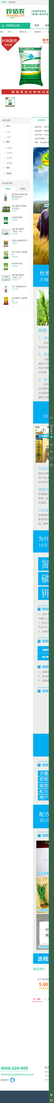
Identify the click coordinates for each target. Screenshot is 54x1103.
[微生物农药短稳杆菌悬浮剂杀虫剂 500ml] (6, 201)
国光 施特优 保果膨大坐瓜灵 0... (19, 207)
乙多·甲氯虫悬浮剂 (19, 287)
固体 (9, 137)
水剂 (9, 132)
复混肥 (9, 158)
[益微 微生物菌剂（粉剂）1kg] (6, 282)
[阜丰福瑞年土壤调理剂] (6, 305)
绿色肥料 (37, 32)
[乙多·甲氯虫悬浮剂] (6, 293)
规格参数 (42, 120)
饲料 (8, 168)
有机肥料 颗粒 (17, 218)
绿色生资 (22, 32)
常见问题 (48, 1080)
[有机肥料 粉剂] (6, 270)
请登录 (4, 2)
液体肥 (9, 148)
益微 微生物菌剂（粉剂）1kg (18, 276)
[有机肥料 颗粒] (6, 224)
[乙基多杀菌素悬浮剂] (6, 247)
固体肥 (9, 163)
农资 (9, 32)
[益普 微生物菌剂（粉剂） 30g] (6, 236)
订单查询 (48, 1076)
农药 (8, 126)
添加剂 (9, 174)
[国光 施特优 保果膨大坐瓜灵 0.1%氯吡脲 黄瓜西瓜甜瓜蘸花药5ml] (6, 213)
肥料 (8, 142)
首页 (37, 25)
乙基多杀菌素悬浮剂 (19, 241)
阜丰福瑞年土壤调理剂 (19, 299)
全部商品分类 (13, 25)
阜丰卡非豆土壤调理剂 (19, 253)
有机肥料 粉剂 (17, 264)
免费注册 (11, 2)
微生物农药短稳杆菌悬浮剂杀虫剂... (19, 196)
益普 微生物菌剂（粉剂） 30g (18, 230)
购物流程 (48, 1072)
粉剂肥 (9, 153)
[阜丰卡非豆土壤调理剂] (6, 259)
